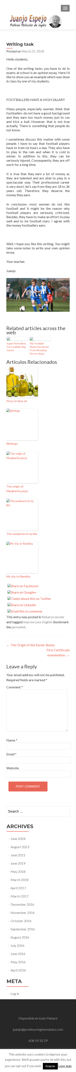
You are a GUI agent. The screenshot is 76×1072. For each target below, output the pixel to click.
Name (11, 740)
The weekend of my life (21, 534)
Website (12, 768)
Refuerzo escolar (53, 617)
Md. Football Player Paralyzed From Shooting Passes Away (39, 348)
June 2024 (18, 839)
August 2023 (20, 847)
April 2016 (18, 970)
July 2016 (17, 945)
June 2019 (18, 863)
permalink (19, 627)
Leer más (65, 1066)
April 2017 (18, 888)
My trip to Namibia (18, 576)
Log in (15, 993)
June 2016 (18, 954)
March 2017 (19, 896)
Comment (14, 687)
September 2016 (23, 929)
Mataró (52, 1018)
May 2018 (18, 871)
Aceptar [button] (50, 1066)
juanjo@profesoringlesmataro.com (38, 1029)
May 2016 (18, 962)
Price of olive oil (16, 401)
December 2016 (22, 904)
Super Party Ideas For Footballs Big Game (16, 347)
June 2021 (18, 855)
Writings (12, 443)
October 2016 (21, 921)
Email (11, 754)
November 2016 (23, 913)
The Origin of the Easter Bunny (30, 645)
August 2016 (20, 937)
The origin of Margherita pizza (17, 489)
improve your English (37, 622)
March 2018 (19, 880)
